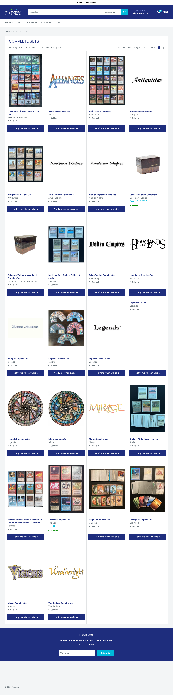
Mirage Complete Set (99, 439)
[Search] (124, 12)
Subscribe (106, 653)
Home (7, 31)
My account (139, 13)
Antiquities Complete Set (141, 111)
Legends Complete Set (99, 358)
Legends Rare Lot (138, 302)
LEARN (44, 22)
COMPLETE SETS (19, 31)
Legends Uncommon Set (19, 439)
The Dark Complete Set (59, 519)
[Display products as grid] (159, 47)
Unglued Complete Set (99, 519)
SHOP (8, 22)
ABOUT (30, 22)
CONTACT (60, 22)
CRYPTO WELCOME (86, 2)
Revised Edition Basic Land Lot (144, 439)
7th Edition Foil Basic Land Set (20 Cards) (23, 112)
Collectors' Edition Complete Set (144, 195)
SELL (20, 22)
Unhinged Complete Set (141, 519)
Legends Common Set (58, 358)
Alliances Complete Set (59, 111)
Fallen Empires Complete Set (102, 275)
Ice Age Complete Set (18, 358)
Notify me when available (25, 128)
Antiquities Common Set (100, 111)
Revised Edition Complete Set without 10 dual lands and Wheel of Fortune (25, 521)
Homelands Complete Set (141, 275)
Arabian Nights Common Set (61, 195)
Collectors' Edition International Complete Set (22, 276)
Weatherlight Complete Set (60, 603)
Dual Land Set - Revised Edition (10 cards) (64, 276)
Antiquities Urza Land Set (19, 195)
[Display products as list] (163, 47)
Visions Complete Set (17, 603)
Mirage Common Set (57, 439)
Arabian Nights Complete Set (102, 195)
